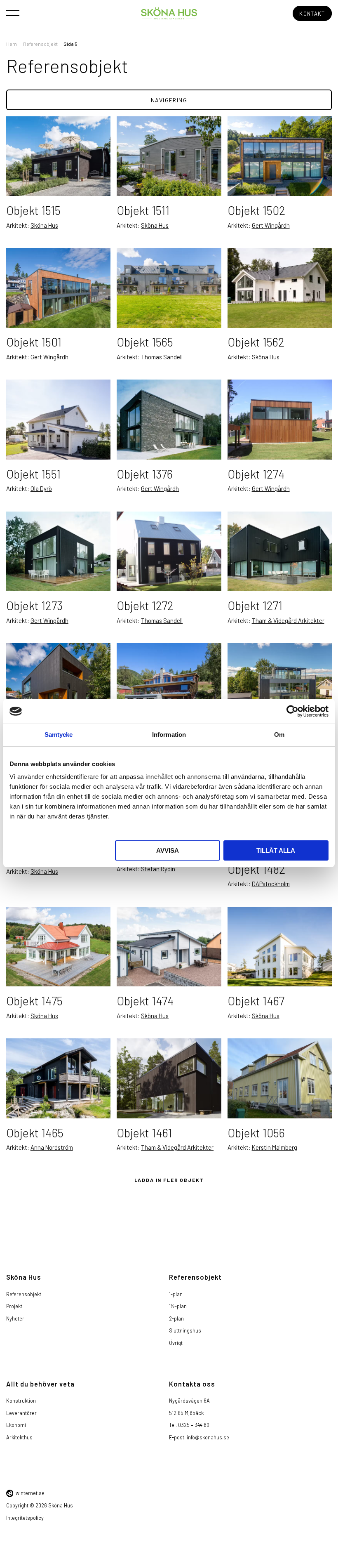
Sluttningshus (185, 1330)
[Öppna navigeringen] (12, 13)
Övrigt (176, 1343)
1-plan (176, 1294)
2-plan (176, 1318)
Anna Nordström (52, 1147)
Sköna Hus (44, 225)
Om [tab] (279, 734)
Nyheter (15, 1318)
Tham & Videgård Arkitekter (288, 620)
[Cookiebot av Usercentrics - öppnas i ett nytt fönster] (292, 711)
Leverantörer (21, 1413)
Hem (11, 44)
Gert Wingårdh (271, 225)
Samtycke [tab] (59, 734)
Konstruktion (21, 1400)
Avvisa (167, 850)
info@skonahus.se (208, 1437)
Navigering (169, 100)
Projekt (14, 1306)
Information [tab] (169, 734)
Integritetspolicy (25, 1517)
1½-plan (178, 1306)
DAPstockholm (271, 883)
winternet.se (30, 1493)
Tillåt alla (275, 850)
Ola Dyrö (41, 488)
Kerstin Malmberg (274, 1147)
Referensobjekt (40, 44)
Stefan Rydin (158, 869)
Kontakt (312, 13)
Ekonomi (16, 1425)
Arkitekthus (19, 1437)
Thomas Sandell (162, 357)
